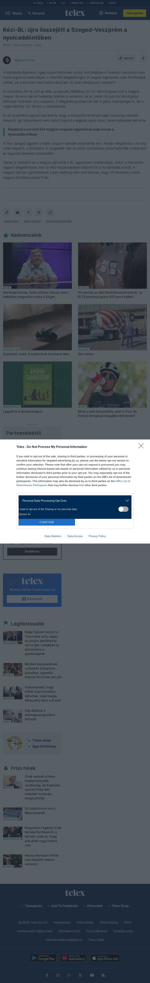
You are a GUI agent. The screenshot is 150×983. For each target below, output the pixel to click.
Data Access (75, 536)
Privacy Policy (97, 536)
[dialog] (75, 491)
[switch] (123, 509)
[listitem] (74, 500)
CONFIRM (47, 522)
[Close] (142, 447)
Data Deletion (53, 536)
